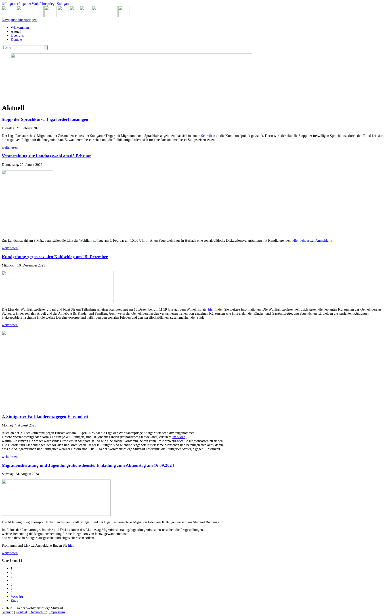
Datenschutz (38, 612)
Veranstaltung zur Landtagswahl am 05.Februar (46, 155)
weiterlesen (10, 147)
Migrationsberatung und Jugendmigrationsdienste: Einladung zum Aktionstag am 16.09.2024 (88, 465)
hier (211, 309)
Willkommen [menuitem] (20, 27)
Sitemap (7, 612)
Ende (14, 600)
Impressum (57, 612)
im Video (178, 437)
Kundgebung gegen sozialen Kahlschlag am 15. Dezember (55, 256)
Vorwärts (17, 596)
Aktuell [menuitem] (16, 31)
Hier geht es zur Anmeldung (312, 240)
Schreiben (208, 136)
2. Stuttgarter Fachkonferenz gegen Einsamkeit (45, 416)
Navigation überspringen (19, 20)
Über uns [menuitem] (17, 35)
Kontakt (21, 612)
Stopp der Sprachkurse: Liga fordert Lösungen (45, 119)
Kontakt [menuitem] (16, 39)
